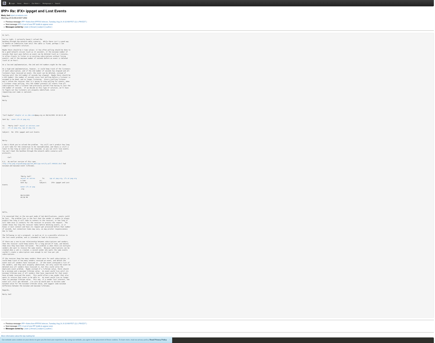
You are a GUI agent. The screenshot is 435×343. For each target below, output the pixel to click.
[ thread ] (33, 27)
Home (19, 3)
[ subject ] (41, 27)
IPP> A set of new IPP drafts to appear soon (35, 24)
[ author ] (48, 27)
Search (57, 3)
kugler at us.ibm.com (25, 115)
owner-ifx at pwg (28, 187)
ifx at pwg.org (14, 128)
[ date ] (26, 27)
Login (12, 3)
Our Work (35, 3)
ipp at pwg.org (28, 128)
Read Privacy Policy (158, 340)
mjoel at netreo (28, 178)
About (26, 3)
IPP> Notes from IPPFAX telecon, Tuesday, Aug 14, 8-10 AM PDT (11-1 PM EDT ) (54, 22)
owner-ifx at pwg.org (20, 119)
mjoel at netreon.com (18, 15)
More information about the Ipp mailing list (18, 336)
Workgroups (47, 3)
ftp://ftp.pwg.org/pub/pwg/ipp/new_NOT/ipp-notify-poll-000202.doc (32, 163)
